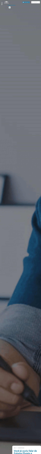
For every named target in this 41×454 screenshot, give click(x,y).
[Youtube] (23, 2)
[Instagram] (25, 2)
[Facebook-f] (29, 2)
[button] (10, 7)
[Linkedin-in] (27, 2)
